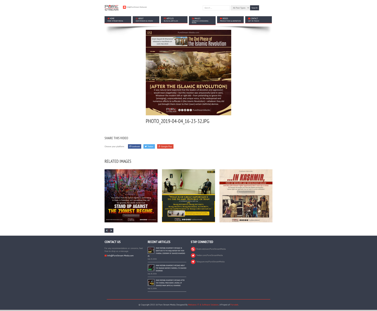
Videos (230, 19)
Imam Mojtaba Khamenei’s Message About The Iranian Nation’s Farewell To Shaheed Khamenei (171, 268)
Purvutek (234, 304)
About (144, 19)
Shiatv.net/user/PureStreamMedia (211, 249)
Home (115, 19)
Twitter (150, 146)
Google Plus (166, 146)
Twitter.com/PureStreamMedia (209, 255)
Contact (253, 19)
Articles (171, 19)
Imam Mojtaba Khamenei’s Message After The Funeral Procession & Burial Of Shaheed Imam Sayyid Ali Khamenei (170, 283)
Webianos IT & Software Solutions (203, 304)
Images (200, 20)
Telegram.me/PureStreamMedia (210, 261)
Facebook (135, 146)
